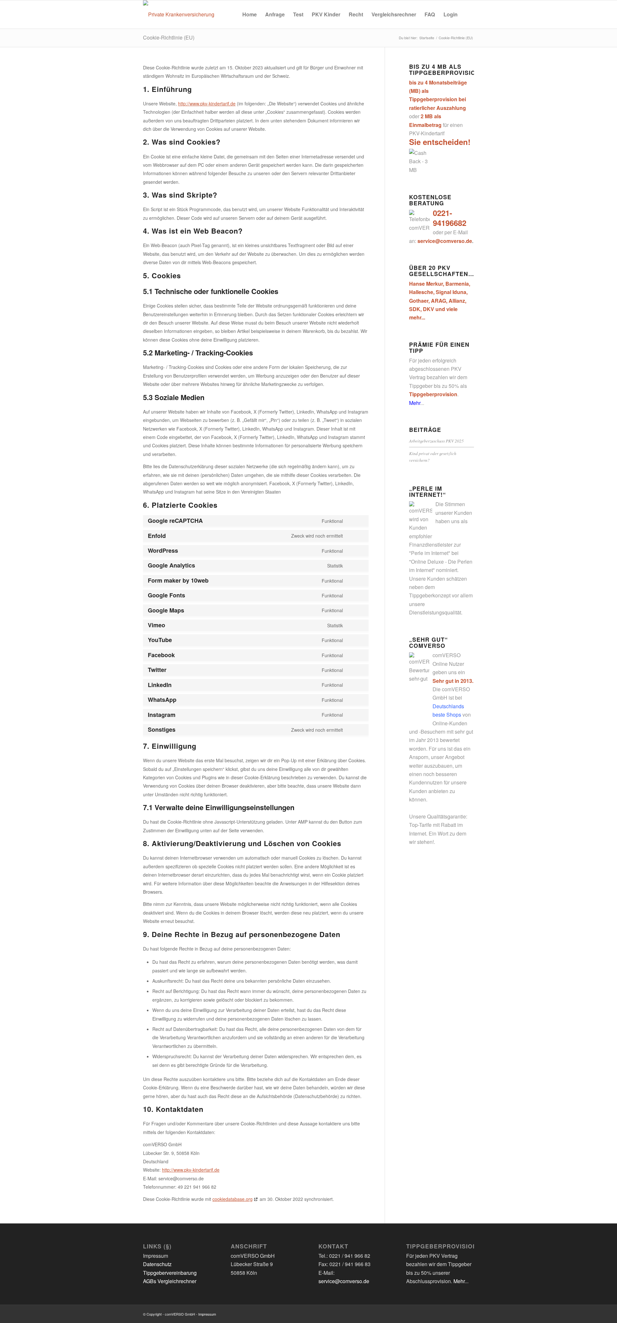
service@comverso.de (343, 1281)
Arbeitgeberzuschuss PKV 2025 (436, 441)
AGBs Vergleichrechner (169, 1281)
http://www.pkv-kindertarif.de (207, 103)
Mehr (414, 403)
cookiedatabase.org (232, 1199)
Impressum (207, 1314)
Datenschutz (157, 1264)
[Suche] (468, 14)
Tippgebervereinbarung (170, 1272)
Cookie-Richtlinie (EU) (168, 37)
